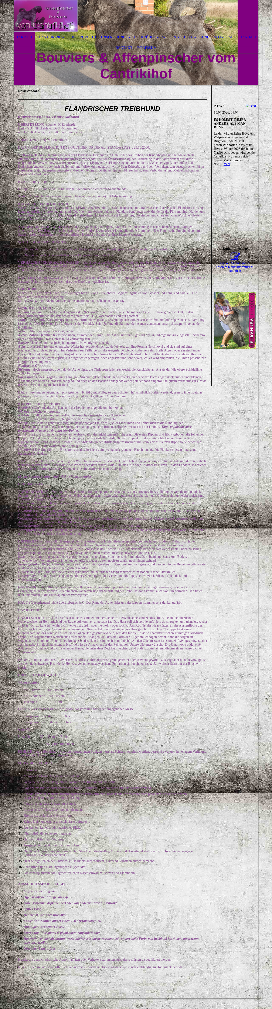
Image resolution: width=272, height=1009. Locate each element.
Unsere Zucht (84, 37)
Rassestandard (242, 37)
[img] (123, 16)
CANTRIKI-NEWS (52, 37)
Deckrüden (145, 37)
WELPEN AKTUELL (177, 37)
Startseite (25, 37)
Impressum (146, 47)
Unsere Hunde (114, 37)
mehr (227, 164)
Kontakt (124, 47)
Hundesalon (211, 37)
